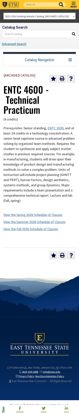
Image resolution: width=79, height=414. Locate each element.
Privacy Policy (26, 376)
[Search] (74, 34)
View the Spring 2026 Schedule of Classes (32, 215)
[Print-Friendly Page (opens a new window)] (62, 78)
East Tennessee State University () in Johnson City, (39, 344)
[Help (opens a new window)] (71, 78)
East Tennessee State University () (10, 4)
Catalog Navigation (39, 60)
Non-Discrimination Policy (49, 376)
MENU (73, 6)
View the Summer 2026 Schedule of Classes (34, 222)
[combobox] (39, 16)
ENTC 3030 (55, 128)
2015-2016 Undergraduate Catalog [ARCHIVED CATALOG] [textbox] (37, 16)
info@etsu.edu (51, 372)
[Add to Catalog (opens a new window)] (53, 78)
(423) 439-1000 (30, 372)
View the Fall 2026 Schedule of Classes (30, 229)
